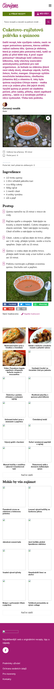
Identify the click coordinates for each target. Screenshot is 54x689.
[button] (10, 304)
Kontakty (7, 679)
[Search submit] (48, 22)
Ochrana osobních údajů (14, 668)
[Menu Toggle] (50, 5)
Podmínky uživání (11, 663)
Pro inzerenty (9, 674)
